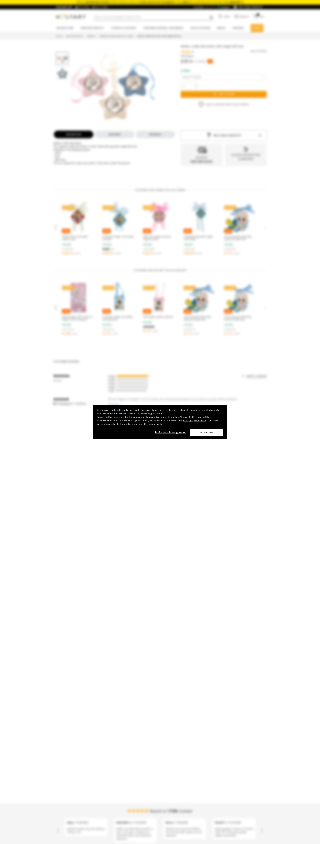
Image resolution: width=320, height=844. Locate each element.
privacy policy (156, 423)
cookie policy (131, 423)
